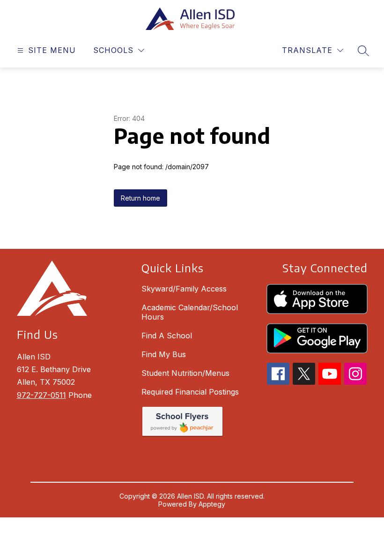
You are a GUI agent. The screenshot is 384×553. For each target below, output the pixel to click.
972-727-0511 (41, 395)
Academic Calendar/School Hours (189, 312)
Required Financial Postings (190, 391)
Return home (140, 198)
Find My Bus (163, 354)
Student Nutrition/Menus (185, 373)
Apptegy (212, 504)
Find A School (166, 335)
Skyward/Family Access (184, 288)
